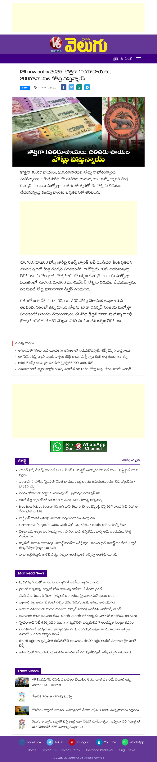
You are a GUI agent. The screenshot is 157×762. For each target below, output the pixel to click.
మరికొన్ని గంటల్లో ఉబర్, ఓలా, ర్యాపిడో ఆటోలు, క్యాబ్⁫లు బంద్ (59, 583)
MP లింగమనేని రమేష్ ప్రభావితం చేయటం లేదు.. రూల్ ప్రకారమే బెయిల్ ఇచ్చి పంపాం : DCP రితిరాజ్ (81, 682)
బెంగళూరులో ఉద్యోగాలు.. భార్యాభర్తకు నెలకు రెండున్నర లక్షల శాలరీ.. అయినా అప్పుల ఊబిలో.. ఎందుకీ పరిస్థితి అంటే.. (74, 632)
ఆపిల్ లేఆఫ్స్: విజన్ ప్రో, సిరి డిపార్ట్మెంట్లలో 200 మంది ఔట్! (56, 363)
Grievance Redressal (98, 750)
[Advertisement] (78, 17)
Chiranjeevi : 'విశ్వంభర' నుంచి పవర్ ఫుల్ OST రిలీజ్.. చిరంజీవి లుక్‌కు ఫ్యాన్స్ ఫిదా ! (73, 525)
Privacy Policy (70, 750)
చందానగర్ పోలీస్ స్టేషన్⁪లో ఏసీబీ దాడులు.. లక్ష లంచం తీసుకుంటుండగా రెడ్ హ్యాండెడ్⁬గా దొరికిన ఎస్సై (77, 484)
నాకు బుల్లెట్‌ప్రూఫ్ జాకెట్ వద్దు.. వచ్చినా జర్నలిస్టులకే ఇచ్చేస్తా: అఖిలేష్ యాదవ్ (68, 555)
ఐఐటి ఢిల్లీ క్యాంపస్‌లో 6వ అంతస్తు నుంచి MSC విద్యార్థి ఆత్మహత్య (60, 500)
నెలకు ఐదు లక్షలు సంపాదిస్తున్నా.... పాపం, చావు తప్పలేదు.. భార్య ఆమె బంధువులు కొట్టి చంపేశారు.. (75, 534)
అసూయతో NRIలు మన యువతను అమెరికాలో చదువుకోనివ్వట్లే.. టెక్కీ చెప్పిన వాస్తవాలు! (74, 351)
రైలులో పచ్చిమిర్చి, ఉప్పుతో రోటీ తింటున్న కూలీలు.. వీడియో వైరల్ (60, 589)
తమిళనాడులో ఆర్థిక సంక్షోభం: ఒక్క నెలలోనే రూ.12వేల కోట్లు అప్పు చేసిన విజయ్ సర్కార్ (74, 369)
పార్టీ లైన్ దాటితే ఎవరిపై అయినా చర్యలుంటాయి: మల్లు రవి (57, 518)
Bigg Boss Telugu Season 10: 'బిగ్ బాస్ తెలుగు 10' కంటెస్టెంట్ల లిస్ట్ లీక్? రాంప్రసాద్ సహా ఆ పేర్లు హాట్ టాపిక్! (78, 509)
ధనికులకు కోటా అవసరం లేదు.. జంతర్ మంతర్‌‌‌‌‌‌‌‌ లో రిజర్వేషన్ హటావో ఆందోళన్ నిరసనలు (78, 616)
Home (32, 750)
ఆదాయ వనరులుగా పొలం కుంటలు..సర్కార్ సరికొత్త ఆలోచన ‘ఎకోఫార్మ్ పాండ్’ (70, 609)
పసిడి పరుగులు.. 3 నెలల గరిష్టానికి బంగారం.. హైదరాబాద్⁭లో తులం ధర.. (66, 596)
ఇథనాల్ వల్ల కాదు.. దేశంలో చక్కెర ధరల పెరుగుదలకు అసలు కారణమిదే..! (67, 603)
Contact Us (48, 750)
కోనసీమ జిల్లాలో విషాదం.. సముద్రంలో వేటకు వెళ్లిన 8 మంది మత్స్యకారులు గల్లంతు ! (86, 710)
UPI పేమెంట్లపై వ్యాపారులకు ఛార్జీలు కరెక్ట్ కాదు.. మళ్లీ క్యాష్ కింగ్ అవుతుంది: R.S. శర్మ (73, 357)
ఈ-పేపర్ (126, 59)
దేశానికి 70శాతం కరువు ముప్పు (52, 697)
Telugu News (126, 750)
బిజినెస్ (25, 88)
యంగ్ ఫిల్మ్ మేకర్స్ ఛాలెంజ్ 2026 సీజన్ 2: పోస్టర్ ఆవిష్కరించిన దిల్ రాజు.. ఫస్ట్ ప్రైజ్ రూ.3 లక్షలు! (78, 473)
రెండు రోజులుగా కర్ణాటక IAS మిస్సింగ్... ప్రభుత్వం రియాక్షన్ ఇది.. (60, 493)
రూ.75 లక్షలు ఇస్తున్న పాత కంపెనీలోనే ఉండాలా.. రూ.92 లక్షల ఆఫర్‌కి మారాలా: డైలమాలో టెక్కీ (78, 644)
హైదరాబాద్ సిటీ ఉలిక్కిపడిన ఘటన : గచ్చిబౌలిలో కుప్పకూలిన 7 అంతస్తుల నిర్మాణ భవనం (76, 623)
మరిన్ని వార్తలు (131, 460)
